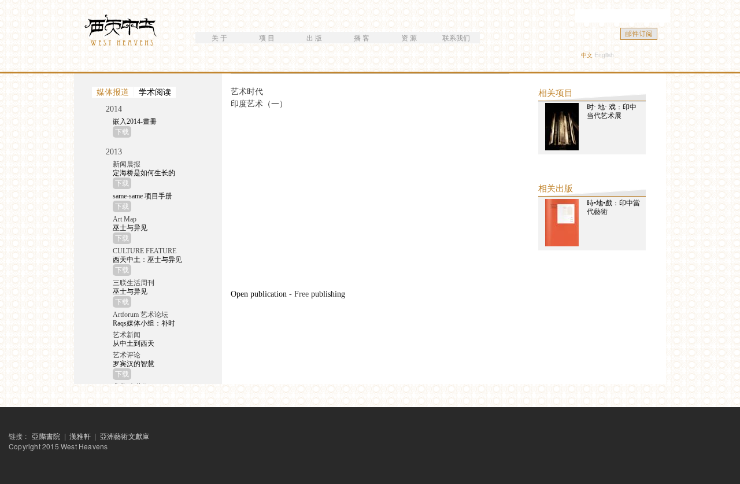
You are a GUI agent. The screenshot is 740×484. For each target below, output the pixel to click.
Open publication (259, 294)
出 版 (314, 37)
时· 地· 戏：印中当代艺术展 (612, 111)
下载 (122, 132)
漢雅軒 (80, 436)
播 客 (361, 37)
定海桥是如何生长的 (144, 173)
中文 (587, 54)
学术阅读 (155, 92)
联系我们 (456, 37)
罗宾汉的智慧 (133, 364)
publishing (328, 294)
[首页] (122, 31)
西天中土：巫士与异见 (147, 260)
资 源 (409, 37)
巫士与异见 (130, 228)
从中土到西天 (133, 343)
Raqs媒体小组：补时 (144, 323)
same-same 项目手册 (142, 196)
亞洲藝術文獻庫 (124, 436)
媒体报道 (113, 92)
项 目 (267, 37)
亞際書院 (46, 436)
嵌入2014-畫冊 (135, 121)
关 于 (219, 37)
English (604, 54)
